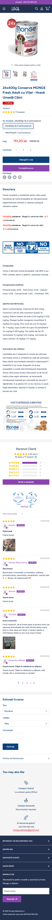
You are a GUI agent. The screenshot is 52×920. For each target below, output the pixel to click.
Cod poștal (8, 730)
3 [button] (26, 683)
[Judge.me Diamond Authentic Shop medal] (18, 497)
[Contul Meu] (41, 8)
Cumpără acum (26, 168)
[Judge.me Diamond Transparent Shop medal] (31, 497)
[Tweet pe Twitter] (15, 177)
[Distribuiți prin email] (20, 177)
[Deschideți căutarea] (36, 8)
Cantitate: (7, 150)
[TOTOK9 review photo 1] (9, 642)
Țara (5, 705)
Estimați (10, 746)
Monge (6, 108)
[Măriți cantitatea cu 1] (30, 150)
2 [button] (22, 683)
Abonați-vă (12, 899)
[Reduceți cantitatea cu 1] (16, 150)
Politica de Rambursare (13, 758)
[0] (47, 8)
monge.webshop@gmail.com (26, 830)
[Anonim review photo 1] (9, 545)
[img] (9, 521)
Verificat (24, 506)
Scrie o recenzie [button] (26, 482)
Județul (6, 718)
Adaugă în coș (26, 159)
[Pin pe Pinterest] (9, 177)
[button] (9, 112)
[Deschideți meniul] (4, 9)
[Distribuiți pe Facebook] (4, 177)
